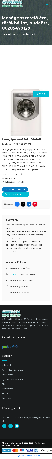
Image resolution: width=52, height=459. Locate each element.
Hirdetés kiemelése (19, 292)
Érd (21, 174)
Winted (37, 455)
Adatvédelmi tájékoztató (13, 369)
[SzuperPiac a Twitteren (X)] (10, 426)
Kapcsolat (6, 398)
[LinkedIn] (29, 204)
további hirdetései (23, 274)
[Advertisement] (26, 65)
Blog (4, 384)
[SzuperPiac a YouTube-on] (17, 426)
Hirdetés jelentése (19, 286)
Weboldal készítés (13, 445)
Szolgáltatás (19, 182)
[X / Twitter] (23, 204)
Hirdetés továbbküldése (22, 280)
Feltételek (6, 365)
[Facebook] (17, 204)
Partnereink (7, 388)
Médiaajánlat (8, 374)
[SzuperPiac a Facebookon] (4, 426)
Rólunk (5, 393)
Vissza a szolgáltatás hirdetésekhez (28, 34)
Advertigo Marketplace (22, 455)
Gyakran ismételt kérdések (14, 379)
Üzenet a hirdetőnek (16, 189)
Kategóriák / (7, 34)
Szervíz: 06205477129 (17, 194)
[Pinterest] (34, 204)
